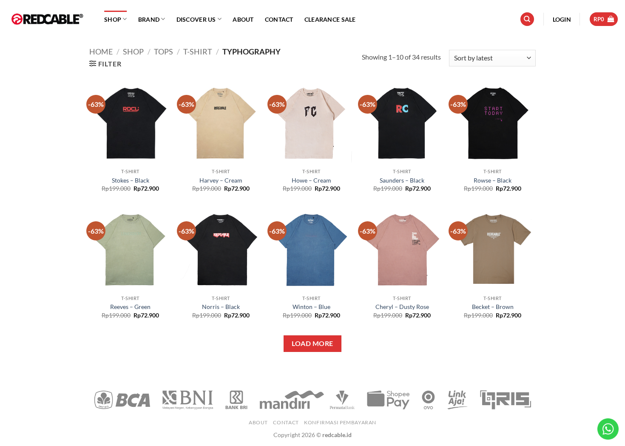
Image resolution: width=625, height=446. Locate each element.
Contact (279, 19)
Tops (163, 51)
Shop (112, 19)
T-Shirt (197, 51)
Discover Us (196, 19)
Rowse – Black (492, 180)
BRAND (148, 19)
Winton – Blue (311, 306)
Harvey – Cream (220, 180)
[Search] (527, 19)
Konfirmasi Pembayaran (340, 422)
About (243, 19)
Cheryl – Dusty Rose (402, 306)
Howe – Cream (311, 180)
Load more (312, 343)
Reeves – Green (130, 306)
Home (101, 51)
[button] (562, 19)
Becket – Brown (493, 306)
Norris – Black (221, 306)
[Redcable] (48, 19)
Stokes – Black (130, 180)
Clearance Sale (330, 19)
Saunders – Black (402, 180)
